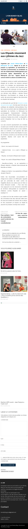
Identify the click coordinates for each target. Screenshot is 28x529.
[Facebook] (19, 1)
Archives (3, 469)
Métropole (7, 50)
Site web (3, 451)
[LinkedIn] (26, 1)
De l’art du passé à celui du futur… (11, 271)
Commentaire (5, 419)
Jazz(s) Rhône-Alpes (16, 63)
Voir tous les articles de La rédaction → (11, 242)
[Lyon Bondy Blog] (14, 17)
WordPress (3, 526)
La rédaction (7, 59)
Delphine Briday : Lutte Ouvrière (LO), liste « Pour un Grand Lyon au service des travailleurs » (13, 295)
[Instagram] (25, 1)
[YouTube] (21, 1)
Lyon (2, 50)
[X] (23, 1)
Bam (9, 526)
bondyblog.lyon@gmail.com (8, 512)
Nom (2, 438)
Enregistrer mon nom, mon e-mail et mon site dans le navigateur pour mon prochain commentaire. (13, 459)
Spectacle (14, 50)
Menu (4, 23)
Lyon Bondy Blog (14, 525)
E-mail (3, 444)
